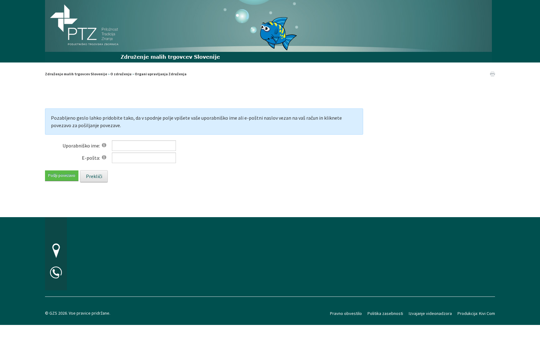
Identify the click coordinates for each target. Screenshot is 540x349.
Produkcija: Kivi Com (476, 313)
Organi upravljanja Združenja (161, 74)
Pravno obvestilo (346, 313)
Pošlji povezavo (61, 175)
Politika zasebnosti (385, 313)
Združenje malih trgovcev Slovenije (76, 74)
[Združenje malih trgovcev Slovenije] (268, 30)
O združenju (121, 74)
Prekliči (94, 176)
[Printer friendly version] (492, 73)
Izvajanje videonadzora (430, 313)
